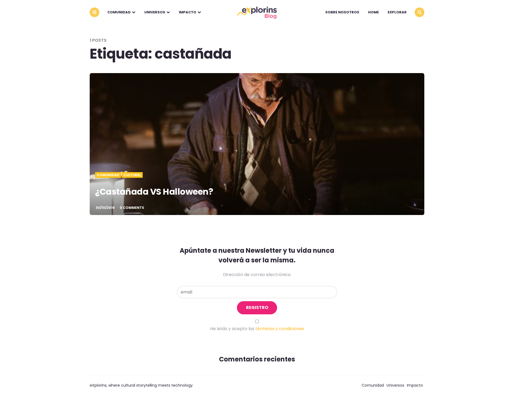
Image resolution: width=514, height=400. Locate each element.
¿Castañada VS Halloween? (154, 192)
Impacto (187, 12)
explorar (397, 12)
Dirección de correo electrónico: (257, 274)
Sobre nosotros (342, 12)
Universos (154, 12)
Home (373, 12)
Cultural (132, 175)
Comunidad (119, 12)
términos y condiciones (279, 329)
